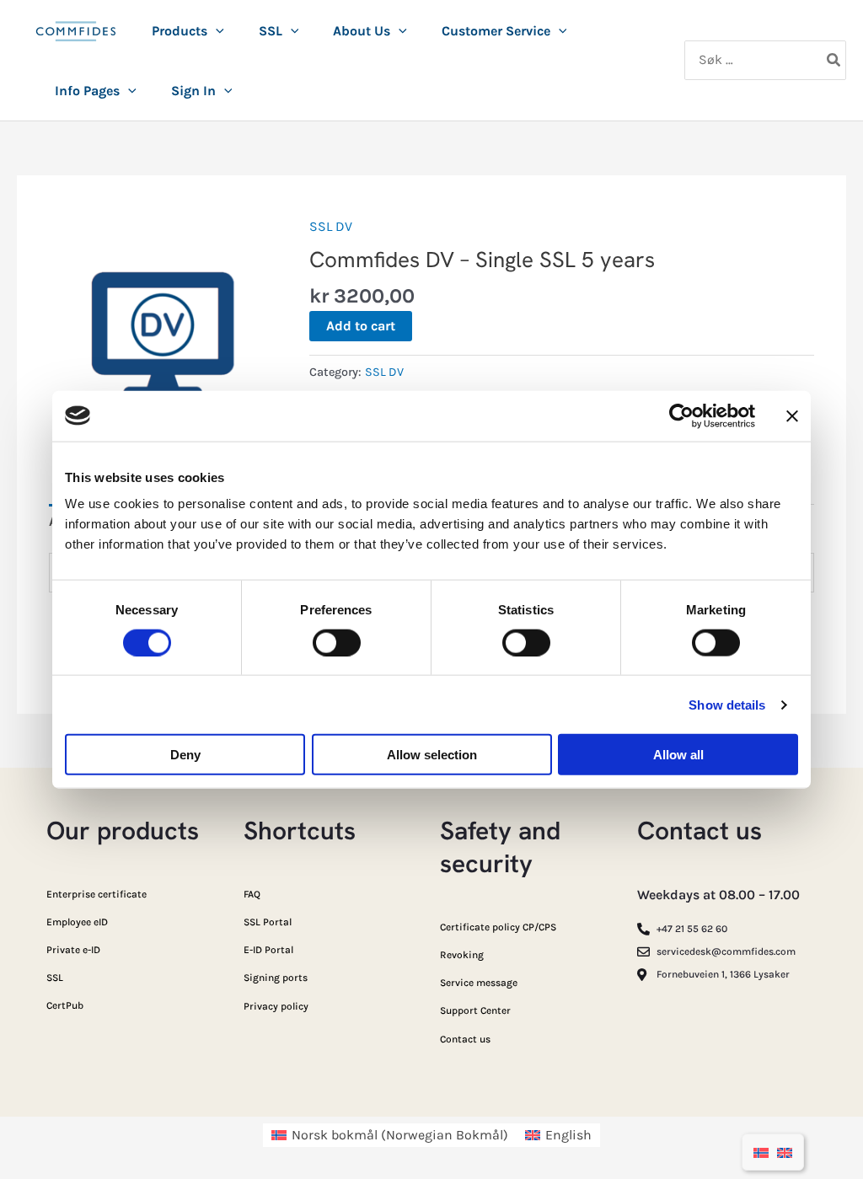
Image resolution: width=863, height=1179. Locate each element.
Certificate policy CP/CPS (498, 927)
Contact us (465, 1039)
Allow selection (432, 755)
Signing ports (276, 977)
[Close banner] (792, 415)
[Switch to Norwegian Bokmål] (761, 1152)
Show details (727, 704)
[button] (215, 31)
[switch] (337, 642)
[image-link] (76, 40)
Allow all (678, 755)
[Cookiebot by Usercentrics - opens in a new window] (681, 415)
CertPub (64, 1005)
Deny (185, 755)
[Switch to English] (784, 1152)
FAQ (252, 894)
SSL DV (330, 226)
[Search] (834, 60)
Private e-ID (73, 950)
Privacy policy (276, 1006)
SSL (54, 977)
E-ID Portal (268, 950)
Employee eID (77, 922)
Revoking (462, 955)
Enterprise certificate (96, 894)
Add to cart (360, 326)
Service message (478, 983)
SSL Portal (268, 922)
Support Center (475, 1010)
